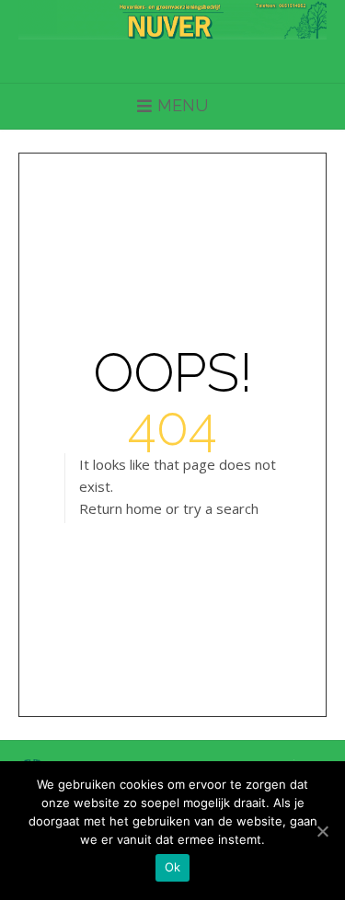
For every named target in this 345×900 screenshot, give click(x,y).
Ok (173, 867)
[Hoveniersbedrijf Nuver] (172, 20)
